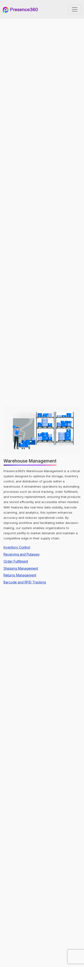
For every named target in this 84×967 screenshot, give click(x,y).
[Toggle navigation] (74, 9)
